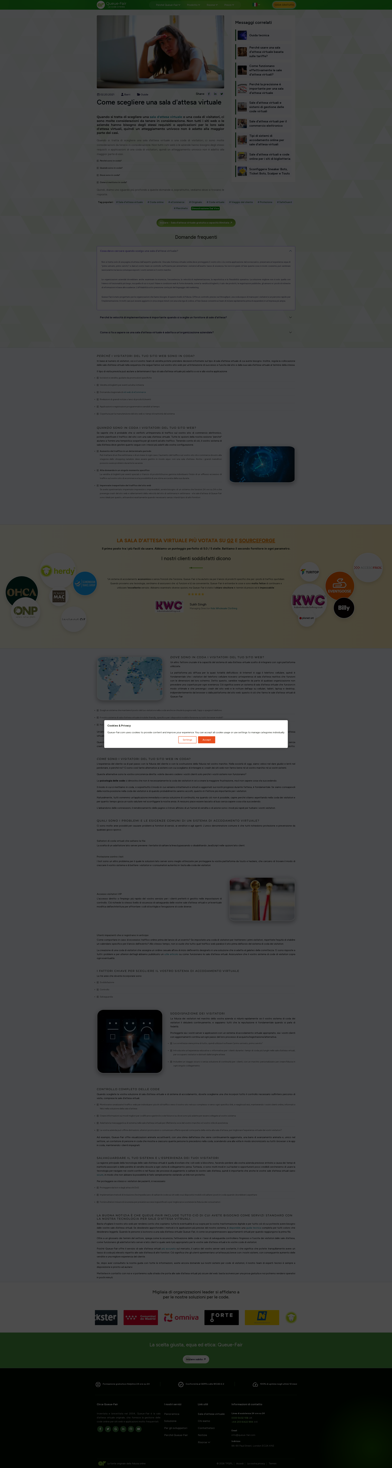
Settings (187, 739)
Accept (207, 739)
